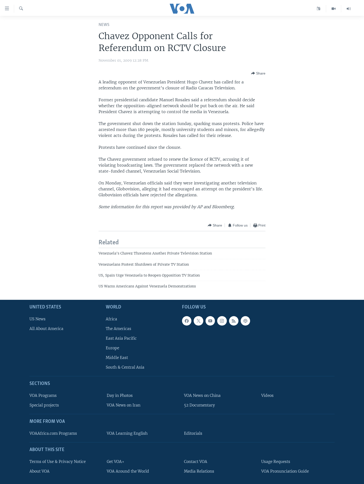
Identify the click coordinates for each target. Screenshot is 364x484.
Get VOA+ (115, 461)
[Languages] (318, 8)
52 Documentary (199, 405)
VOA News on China (202, 395)
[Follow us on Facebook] (186, 321)
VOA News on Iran (123, 405)
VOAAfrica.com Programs (53, 433)
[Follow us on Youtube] (210, 321)
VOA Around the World (128, 471)
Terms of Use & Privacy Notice (57, 461)
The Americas (118, 328)
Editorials (193, 433)
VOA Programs (43, 395)
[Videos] (333, 8)
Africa (111, 319)
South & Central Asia (125, 367)
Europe (112, 348)
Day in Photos (120, 395)
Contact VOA (195, 461)
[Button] (258, 73)
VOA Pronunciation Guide (285, 471)
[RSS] (233, 321)
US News (37, 319)
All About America (46, 328)
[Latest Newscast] (348, 8)
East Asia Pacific (121, 338)
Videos (267, 395)
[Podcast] (245, 321)
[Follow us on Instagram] (222, 321)
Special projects (44, 405)
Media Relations (199, 471)
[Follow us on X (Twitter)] (198, 321)
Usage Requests (275, 461)
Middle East (117, 357)
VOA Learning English (127, 433)
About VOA (39, 471)
